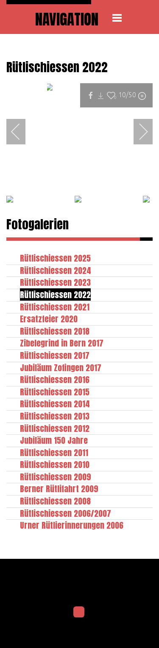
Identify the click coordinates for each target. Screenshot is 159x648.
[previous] (21, 131)
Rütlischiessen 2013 (54, 416)
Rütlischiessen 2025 (55, 258)
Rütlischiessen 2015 (54, 392)
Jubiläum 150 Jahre (54, 440)
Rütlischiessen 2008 (55, 501)
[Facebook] (78, 611)
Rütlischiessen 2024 (55, 270)
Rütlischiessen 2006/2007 (65, 513)
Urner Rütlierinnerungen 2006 (71, 525)
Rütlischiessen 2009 (55, 477)
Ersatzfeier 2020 (49, 319)
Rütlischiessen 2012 (54, 428)
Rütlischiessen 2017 (54, 355)
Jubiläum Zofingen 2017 (60, 367)
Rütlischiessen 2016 (54, 379)
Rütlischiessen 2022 (55, 294)
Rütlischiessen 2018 (54, 331)
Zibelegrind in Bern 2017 (61, 343)
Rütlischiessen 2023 (55, 282)
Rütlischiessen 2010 (54, 464)
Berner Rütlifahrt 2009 (59, 488)
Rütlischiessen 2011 (54, 452)
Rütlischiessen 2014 (55, 403)
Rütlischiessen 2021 (54, 307)
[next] (138, 131)
